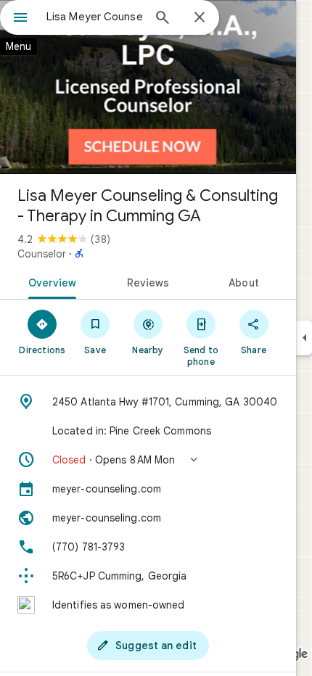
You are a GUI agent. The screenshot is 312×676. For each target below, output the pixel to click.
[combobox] (94, 16)
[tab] (49, 281)
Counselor (41, 253)
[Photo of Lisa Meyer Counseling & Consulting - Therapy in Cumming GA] (148, 87)
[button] (148, 459)
